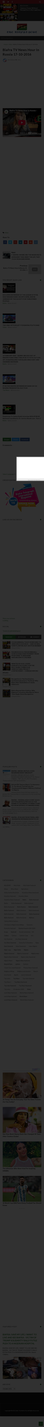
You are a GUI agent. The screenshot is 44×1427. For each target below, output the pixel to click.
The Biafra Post (37, 480)
